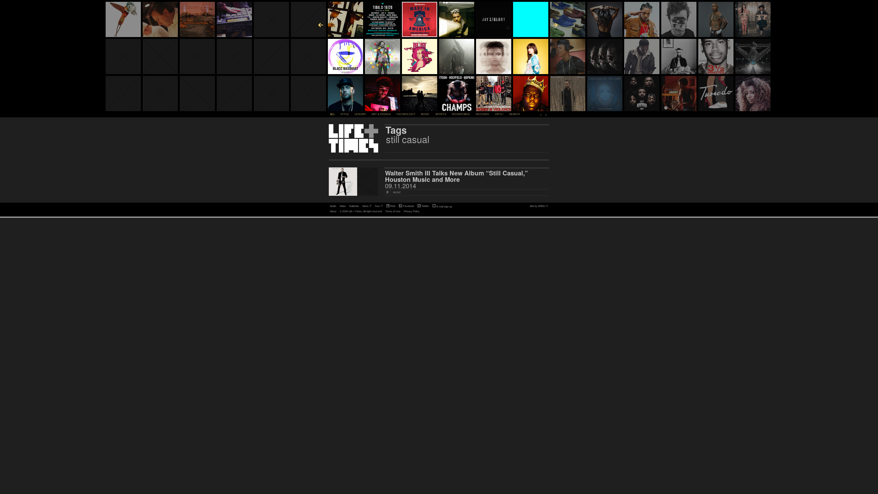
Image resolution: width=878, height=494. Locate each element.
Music (425, 114)
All (332, 114)
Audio (333, 206)
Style (344, 114)
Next (546, 114)
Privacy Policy (412, 211)
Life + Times (353, 138)
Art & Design (381, 114)
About (333, 211)
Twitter (423, 206)
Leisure (360, 114)
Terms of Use (392, 211)
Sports (440, 114)
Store (365, 206)
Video (343, 206)
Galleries (354, 206)
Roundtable (461, 114)
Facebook (406, 206)
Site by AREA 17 (539, 206)
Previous (540, 114)
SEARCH (514, 114)
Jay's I (499, 114)
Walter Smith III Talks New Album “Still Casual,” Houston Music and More (456, 176)
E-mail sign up (444, 206)
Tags (396, 129)
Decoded (482, 114)
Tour (377, 206)
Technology (405, 114)
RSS (392, 206)
